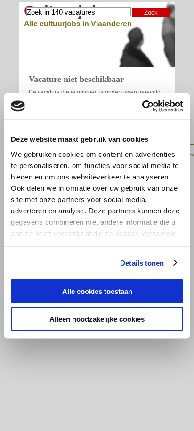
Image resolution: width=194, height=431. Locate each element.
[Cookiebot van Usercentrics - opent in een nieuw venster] (142, 106)
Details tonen (142, 263)
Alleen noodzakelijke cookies (97, 319)
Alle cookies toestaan (97, 291)
